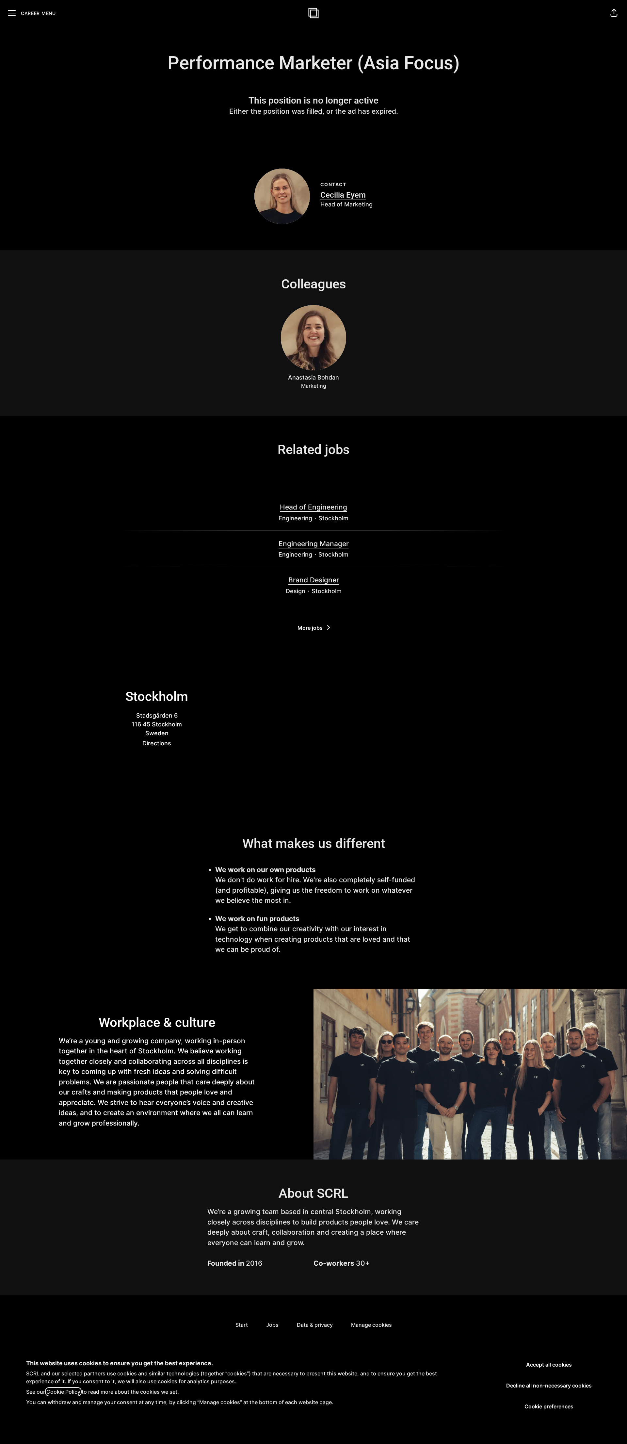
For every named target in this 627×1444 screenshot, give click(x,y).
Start (241, 1325)
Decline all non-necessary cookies (549, 1385)
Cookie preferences (548, 1406)
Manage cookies (371, 1325)
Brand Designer (313, 580)
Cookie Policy (63, 1391)
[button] (614, 13)
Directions (156, 743)
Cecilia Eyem (343, 195)
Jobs (272, 1325)
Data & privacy (315, 1325)
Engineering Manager (314, 544)
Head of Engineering (313, 507)
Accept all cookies (549, 1364)
